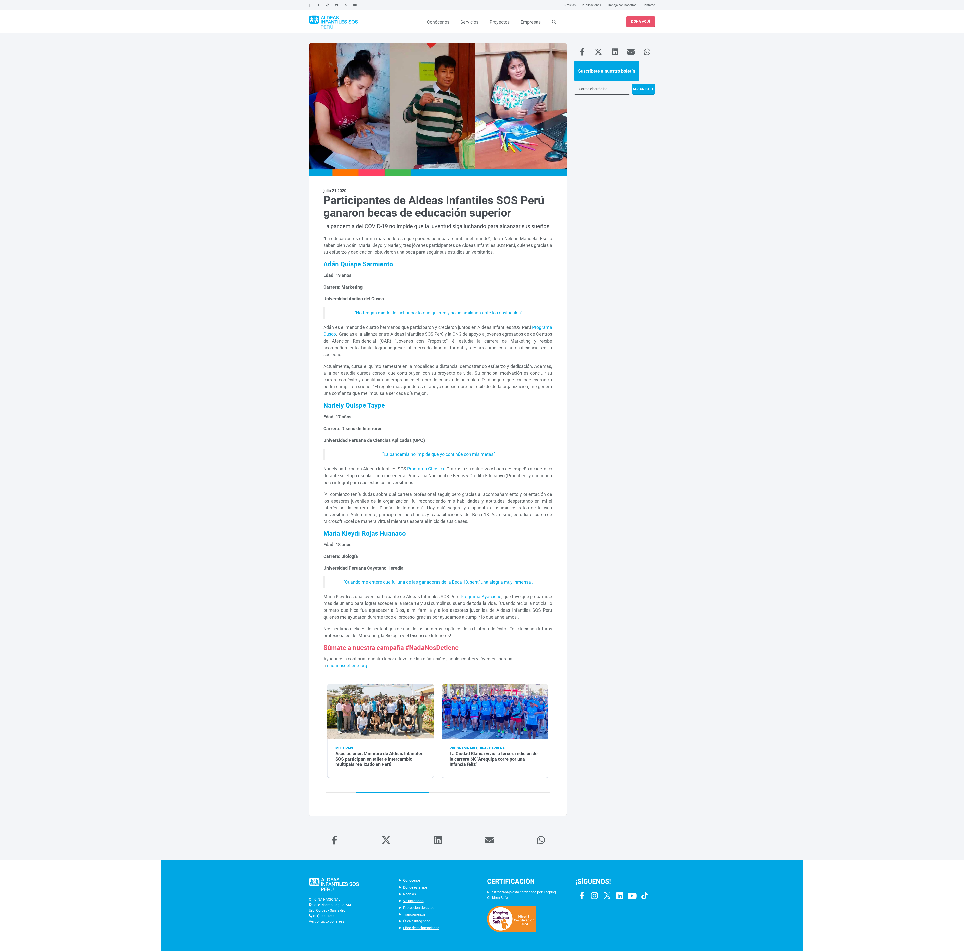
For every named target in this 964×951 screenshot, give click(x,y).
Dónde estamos (415, 887)
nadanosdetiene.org (347, 665)
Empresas (531, 22)
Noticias (570, 5)
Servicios (469, 22)
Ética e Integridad (416, 921)
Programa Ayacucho (481, 596)
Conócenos (438, 22)
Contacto (649, 5)
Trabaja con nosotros (621, 5)
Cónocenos (412, 880)
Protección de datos (418, 908)
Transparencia (414, 914)
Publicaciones (591, 5)
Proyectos (500, 22)
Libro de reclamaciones (421, 928)
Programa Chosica (425, 468)
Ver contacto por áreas (326, 921)
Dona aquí (640, 21)
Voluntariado (413, 901)
